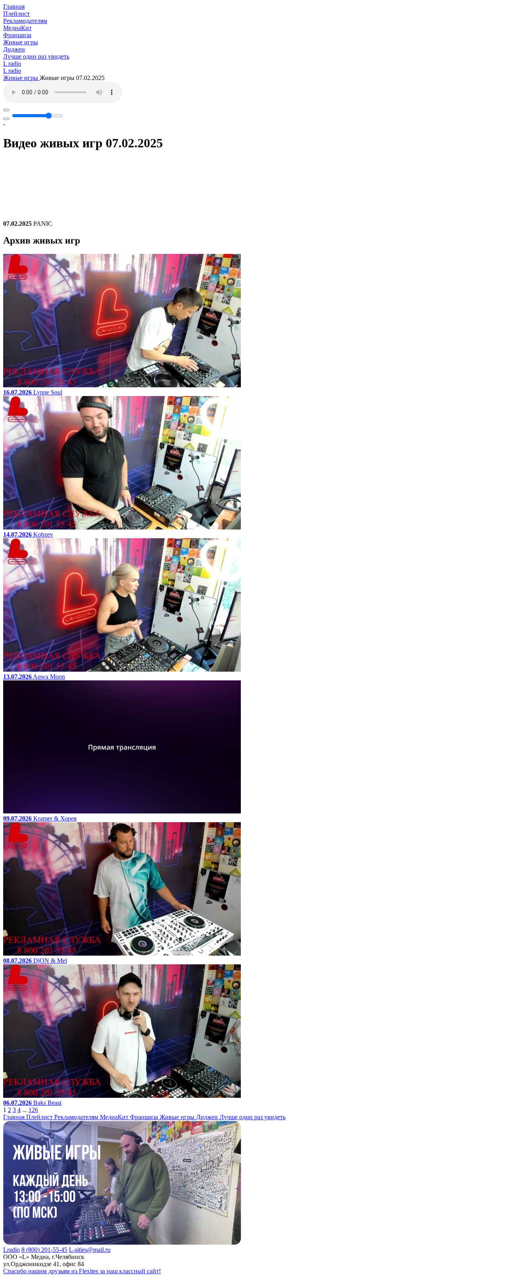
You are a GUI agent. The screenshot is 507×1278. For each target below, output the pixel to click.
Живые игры (20, 42)
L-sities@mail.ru (90, 1249)
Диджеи (14, 49)
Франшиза (17, 35)
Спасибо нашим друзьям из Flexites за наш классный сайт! (82, 1271)
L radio (12, 63)
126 (33, 1110)
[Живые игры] (122, 1242)
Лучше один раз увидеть (36, 56)
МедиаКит (17, 28)
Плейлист (16, 13)
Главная (14, 6)
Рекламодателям (25, 20)
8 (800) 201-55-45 (44, 1249)
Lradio (11, 1249)
